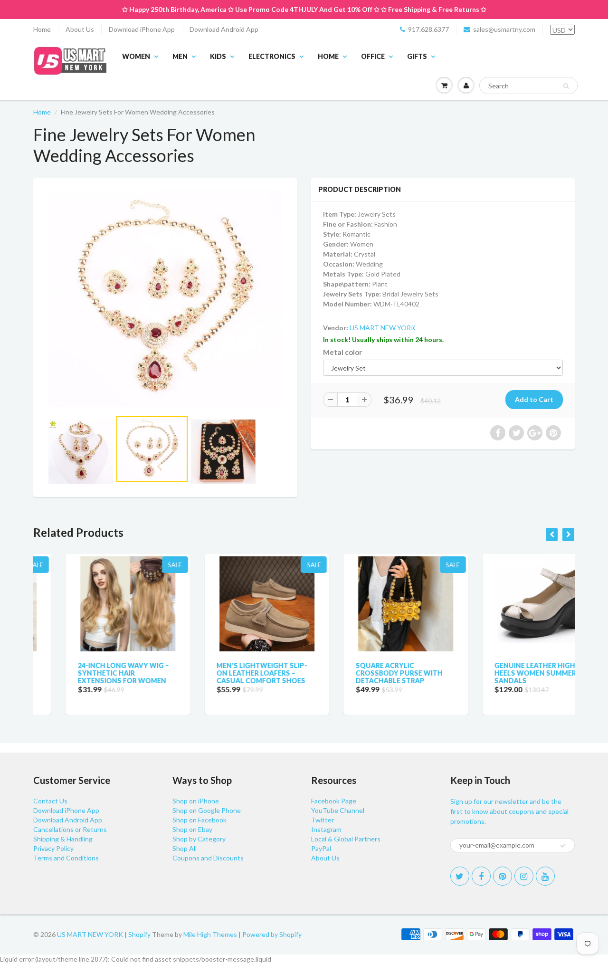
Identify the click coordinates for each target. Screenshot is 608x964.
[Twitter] (459, 876)
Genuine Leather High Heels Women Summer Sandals (503, 673)
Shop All (184, 848)
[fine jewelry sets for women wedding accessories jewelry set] (165, 298)
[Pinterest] (502, 876)
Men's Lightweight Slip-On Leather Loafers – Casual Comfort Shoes (229, 673)
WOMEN (136, 56)
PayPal (321, 848)
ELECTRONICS (271, 56)
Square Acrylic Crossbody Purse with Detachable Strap (366, 673)
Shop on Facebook (199, 820)
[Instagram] (523, 876)
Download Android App (224, 29)
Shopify (139, 934)
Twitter (322, 820)
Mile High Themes (210, 934)
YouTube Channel (337, 810)
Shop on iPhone (195, 801)
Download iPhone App (142, 29)
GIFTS (417, 56)
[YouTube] (545, 876)
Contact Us (50, 801)
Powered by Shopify (272, 934)
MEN (180, 56)
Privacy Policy (53, 848)
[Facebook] (481, 876)
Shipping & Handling (63, 839)
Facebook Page (333, 801)
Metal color (342, 352)
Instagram (326, 829)
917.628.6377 (428, 29)
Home (42, 29)
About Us (80, 29)
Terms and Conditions (66, 858)
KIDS (218, 56)
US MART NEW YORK (383, 328)
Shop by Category (199, 839)
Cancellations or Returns (70, 829)
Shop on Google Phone (206, 810)
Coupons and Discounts (208, 858)
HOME (328, 56)
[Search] (566, 86)
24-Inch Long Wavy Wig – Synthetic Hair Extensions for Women (90, 673)
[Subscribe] (563, 845)
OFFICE (373, 56)
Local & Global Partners (345, 839)
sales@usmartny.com (504, 29)
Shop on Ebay (192, 829)
